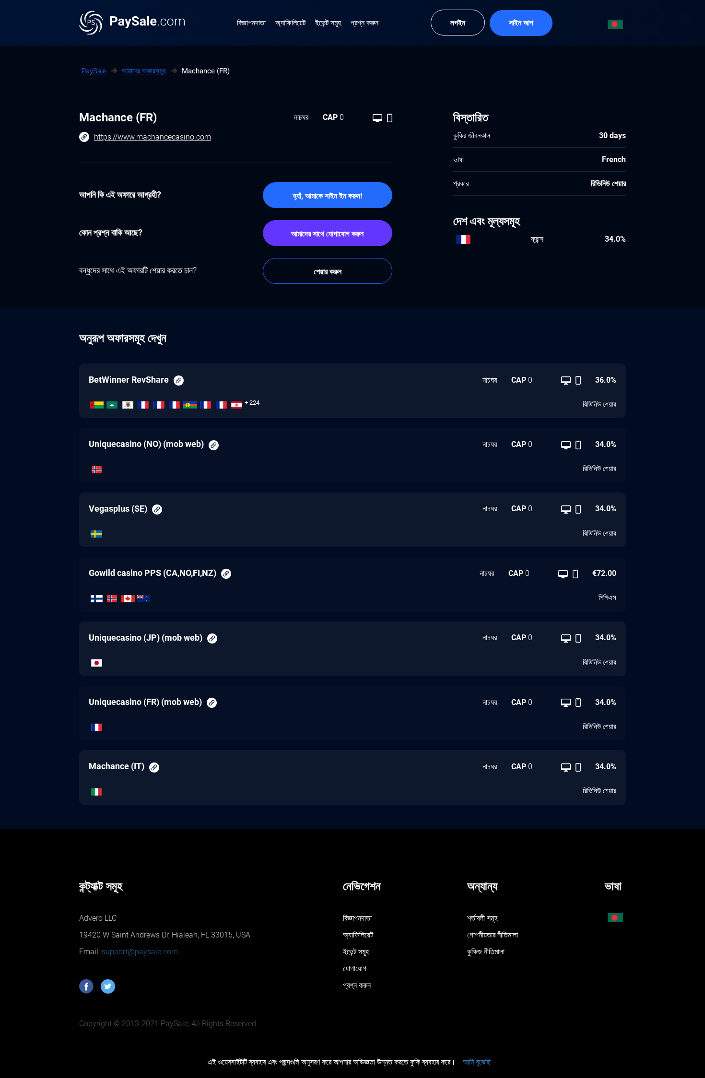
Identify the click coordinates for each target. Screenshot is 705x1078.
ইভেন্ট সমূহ (356, 951)
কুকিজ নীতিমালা (486, 951)
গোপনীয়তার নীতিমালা (492, 934)
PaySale (94, 71)
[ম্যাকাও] (112, 403)
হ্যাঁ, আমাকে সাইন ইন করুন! (327, 195)
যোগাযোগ (354, 968)
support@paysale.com (139, 951)
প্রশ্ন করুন (357, 985)
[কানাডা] (128, 596)
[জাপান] (97, 660)
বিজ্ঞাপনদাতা (357, 918)
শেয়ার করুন (327, 271)
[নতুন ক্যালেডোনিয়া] (190, 403)
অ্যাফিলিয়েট (358, 934)
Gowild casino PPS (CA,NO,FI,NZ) (152, 573)
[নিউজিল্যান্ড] (144, 596)
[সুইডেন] (97, 532)
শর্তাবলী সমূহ (482, 918)
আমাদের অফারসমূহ (144, 71)
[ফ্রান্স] (97, 725)
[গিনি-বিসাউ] (97, 403)
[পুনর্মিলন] (206, 403)
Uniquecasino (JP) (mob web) (145, 638)
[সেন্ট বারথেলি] (128, 403)
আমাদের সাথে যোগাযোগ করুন (327, 233)
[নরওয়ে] (97, 467)
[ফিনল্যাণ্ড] (97, 596)
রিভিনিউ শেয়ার (599, 404)
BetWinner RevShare (129, 380)
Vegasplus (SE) (118, 509)
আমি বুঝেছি (477, 1061)
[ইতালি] (97, 789)
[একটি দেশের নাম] (221, 403)
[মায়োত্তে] (175, 403)
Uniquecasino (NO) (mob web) (146, 444)
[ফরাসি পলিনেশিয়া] (237, 403)
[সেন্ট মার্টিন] (159, 403)
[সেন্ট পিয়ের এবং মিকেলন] (144, 403)
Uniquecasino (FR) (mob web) (145, 702)
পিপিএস (607, 597)
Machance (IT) (116, 766)
